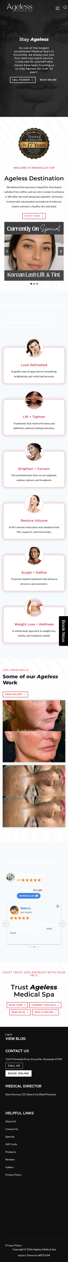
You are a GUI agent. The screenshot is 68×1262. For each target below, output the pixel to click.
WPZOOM (44, 1255)
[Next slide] (61, 251)
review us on (27, 895)
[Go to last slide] (7, 251)
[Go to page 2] (34, 947)
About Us (10, 1121)
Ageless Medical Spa (31, 875)
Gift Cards (11, 1144)
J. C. (23, 908)
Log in (8, 1034)
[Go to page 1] (31, 947)
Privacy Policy (13, 1174)
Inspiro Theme (26, 1255)
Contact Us (11, 1129)
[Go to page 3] (37, 947)
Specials (10, 1136)
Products (10, 1151)
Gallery (9, 1167)
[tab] (31, 284)
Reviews (10, 1159)
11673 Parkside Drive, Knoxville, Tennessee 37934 (33, 1059)
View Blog (15, 1039)
